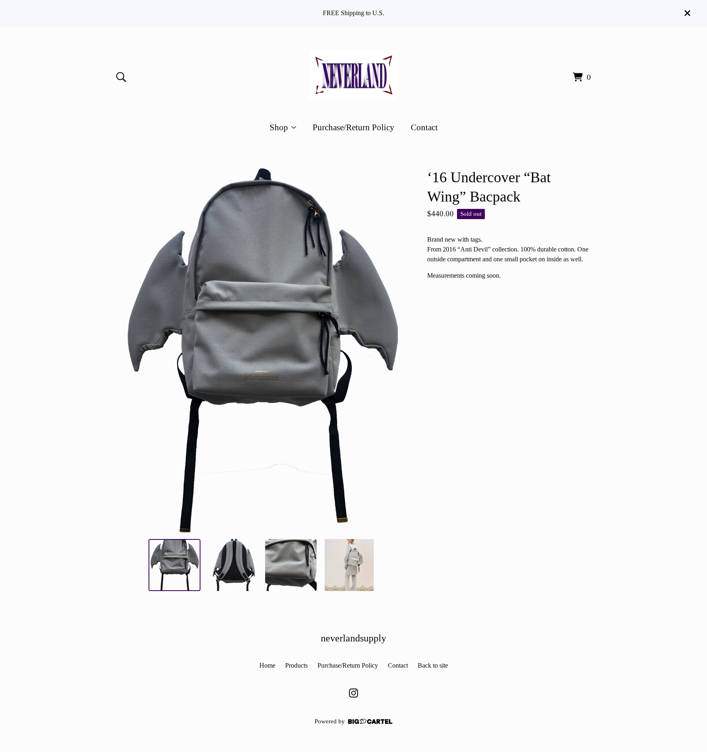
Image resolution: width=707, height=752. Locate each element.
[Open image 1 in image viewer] (262, 350)
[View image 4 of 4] (349, 565)
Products (296, 665)
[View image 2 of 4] (233, 565)
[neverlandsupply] (353, 75)
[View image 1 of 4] (174, 565)
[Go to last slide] (127, 350)
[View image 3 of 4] (291, 565)
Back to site (433, 665)
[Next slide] (396, 350)
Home (267, 665)
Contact (424, 127)
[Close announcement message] (687, 13)
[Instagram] (353, 693)
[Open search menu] (121, 77)
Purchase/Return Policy (353, 127)
